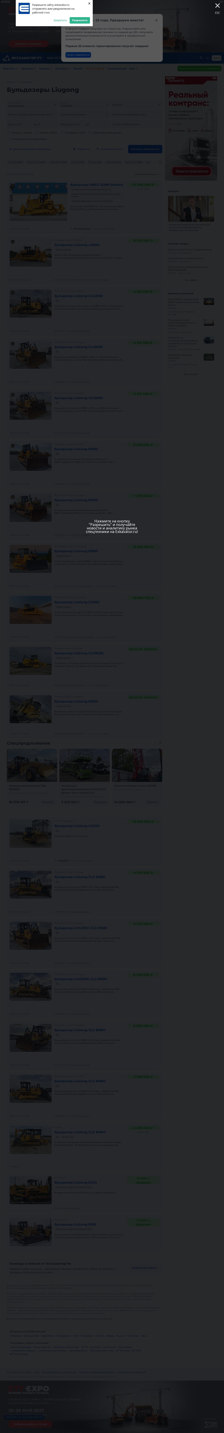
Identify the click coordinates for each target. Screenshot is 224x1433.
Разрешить (80, 20)
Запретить (60, 20)
